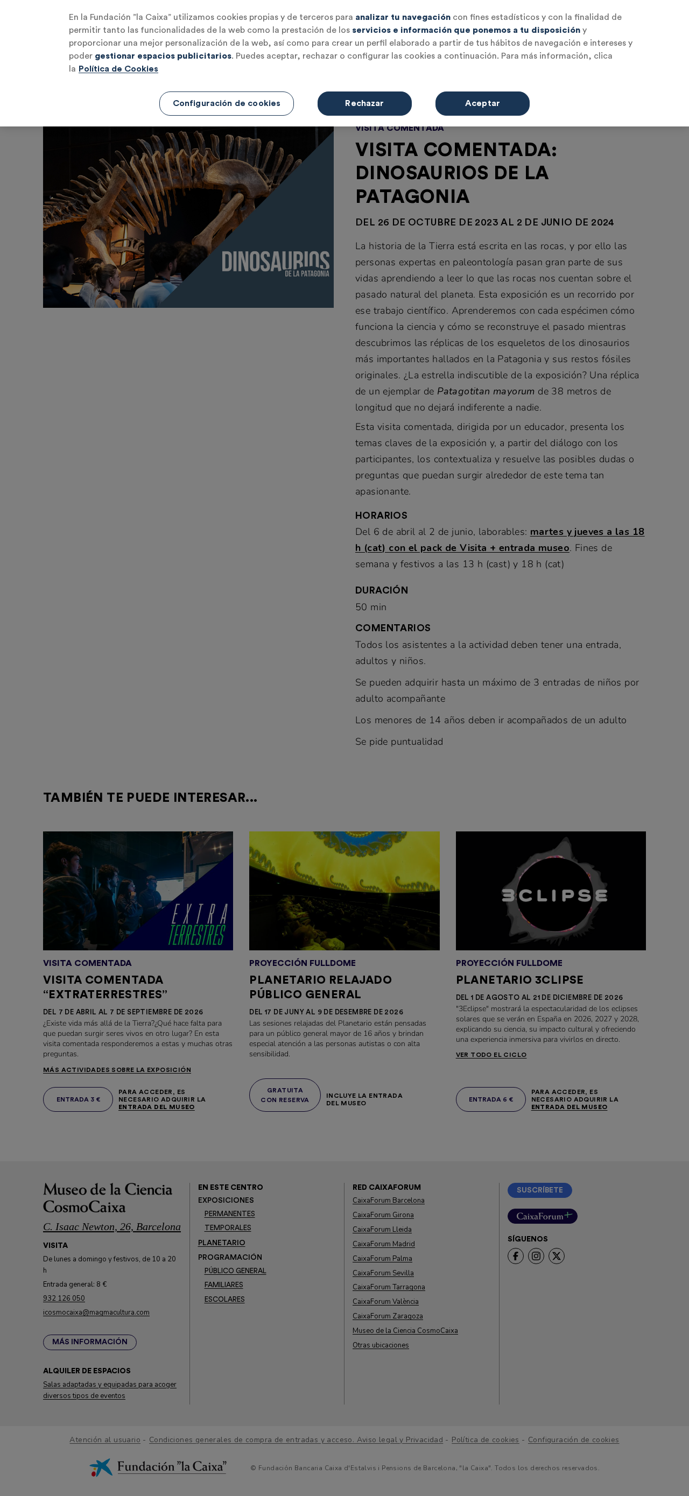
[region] (344, 63)
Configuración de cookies (227, 103)
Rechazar (364, 103)
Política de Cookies (118, 69)
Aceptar (482, 103)
